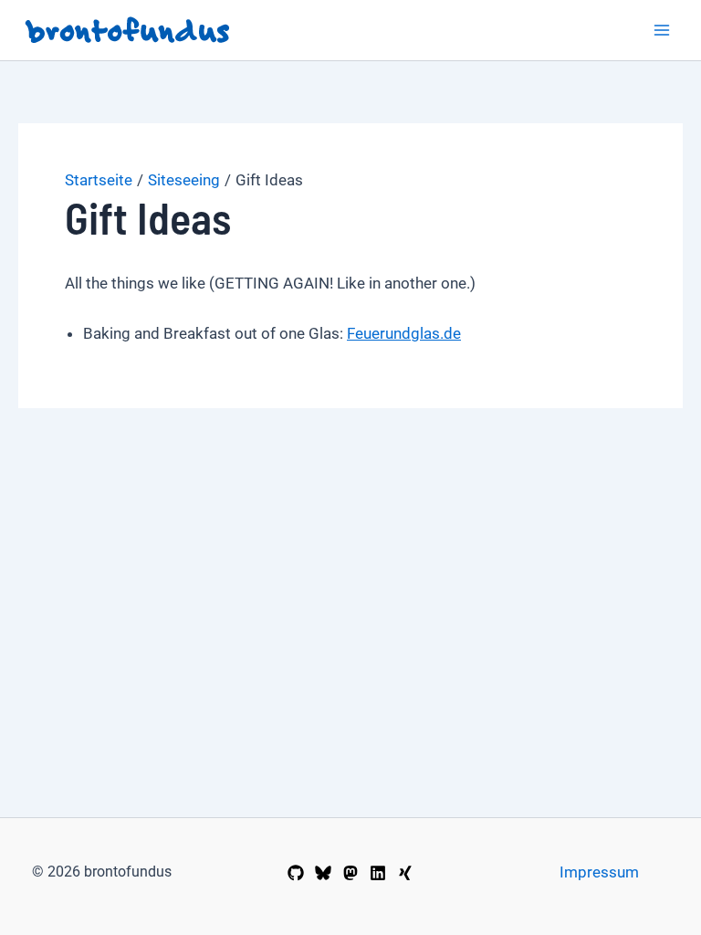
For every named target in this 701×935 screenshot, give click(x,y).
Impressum (599, 872)
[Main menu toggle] (663, 30)
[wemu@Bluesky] (323, 873)
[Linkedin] (378, 873)
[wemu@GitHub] (296, 873)
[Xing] (405, 873)
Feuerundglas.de (404, 333)
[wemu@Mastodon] (350, 873)
